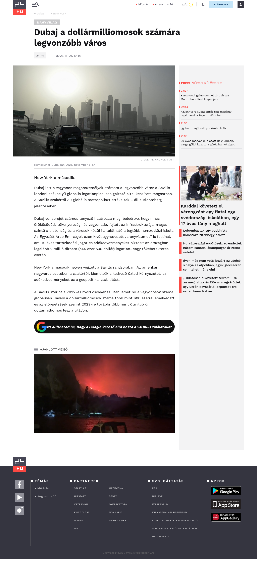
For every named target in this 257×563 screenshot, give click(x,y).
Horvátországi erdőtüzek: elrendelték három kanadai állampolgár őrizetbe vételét (212, 247)
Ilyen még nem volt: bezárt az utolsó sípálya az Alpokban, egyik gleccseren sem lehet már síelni (212, 265)
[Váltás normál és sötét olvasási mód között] (203, 4)
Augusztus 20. (164, 4)
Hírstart (80, 496)
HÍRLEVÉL (158, 496)
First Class (82, 512)
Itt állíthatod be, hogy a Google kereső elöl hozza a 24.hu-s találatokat (109, 327)
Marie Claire (117, 520)
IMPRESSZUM (160, 504)
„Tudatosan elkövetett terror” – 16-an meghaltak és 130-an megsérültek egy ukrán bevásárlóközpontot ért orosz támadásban (212, 284)
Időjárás (143, 4)
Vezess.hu (81, 504)
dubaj (41, 13)
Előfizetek (221, 4)
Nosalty (79, 520)
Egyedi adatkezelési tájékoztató (175, 520)
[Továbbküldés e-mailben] (17, 189)
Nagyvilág (47, 22)
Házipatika (116, 488)
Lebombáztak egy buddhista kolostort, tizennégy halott (205, 233)
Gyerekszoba (118, 504)
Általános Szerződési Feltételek (175, 528)
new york (59, 13)
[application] (104, 393)
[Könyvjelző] (17, 201)
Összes (216, 83)
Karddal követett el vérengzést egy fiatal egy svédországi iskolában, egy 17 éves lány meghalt (210, 214)
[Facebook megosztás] (17, 179)
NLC (76, 528)
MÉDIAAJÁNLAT (161, 536)
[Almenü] (35, 4)
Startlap (80, 488)
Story (113, 496)
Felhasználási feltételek (170, 512)
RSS (154, 488)
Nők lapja (115, 512)
